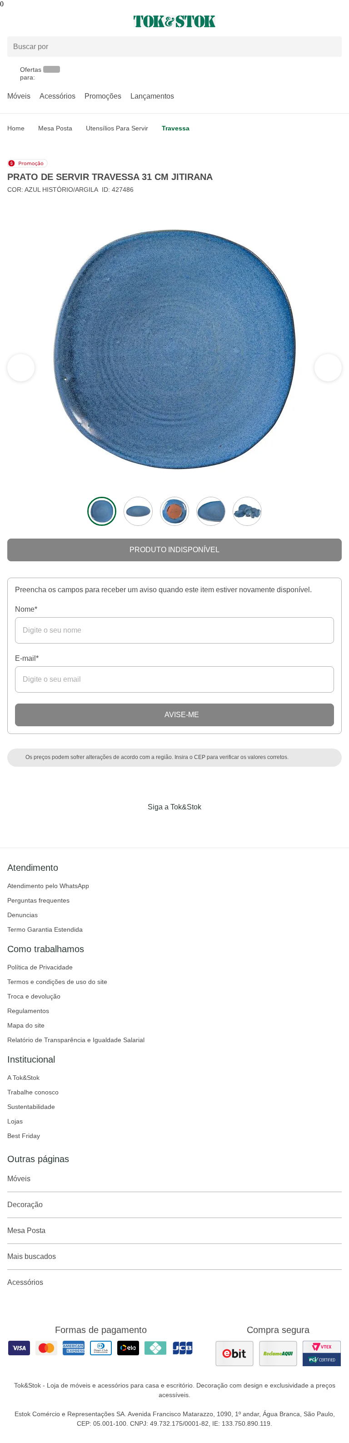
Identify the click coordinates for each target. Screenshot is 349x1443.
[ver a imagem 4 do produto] (210, 511)
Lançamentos (152, 96)
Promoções (103, 96)
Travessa (175, 128)
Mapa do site (26, 1025)
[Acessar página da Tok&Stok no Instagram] (162, 826)
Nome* (26, 609)
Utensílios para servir (117, 128)
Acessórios (57, 96)
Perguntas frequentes (38, 900)
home (16, 128)
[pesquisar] (330, 46)
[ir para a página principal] (174, 21)
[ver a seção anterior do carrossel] (328, 367)
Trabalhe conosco (33, 1092)
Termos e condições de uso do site (57, 981)
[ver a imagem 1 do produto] (101, 511)
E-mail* (27, 658)
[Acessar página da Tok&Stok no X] (212, 826)
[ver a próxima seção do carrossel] (21, 367)
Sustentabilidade (31, 1106)
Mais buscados (31, 1256)
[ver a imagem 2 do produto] (138, 511)
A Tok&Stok (23, 1077)
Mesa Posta (55, 128)
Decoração (25, 1204)
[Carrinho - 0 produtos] (336, 21)
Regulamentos (28, 1010)
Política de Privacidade (40, 967)
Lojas (15, 1121)
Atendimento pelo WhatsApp (48, 885)
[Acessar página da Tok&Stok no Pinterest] (187, 826)
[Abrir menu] (58, 21)
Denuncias (22, 915)
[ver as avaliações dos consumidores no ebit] (234, 1353)
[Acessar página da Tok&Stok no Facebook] (136, 826)
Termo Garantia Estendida (45, 929)
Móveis (18, 96)
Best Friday (23, 1135)
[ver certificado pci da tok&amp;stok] (322, 1353)
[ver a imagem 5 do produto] (247, 511)
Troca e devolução (33, 996)
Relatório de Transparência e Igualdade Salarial (76, 1040)
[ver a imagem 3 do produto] (174, 511)
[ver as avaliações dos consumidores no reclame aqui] (278, 1353)
